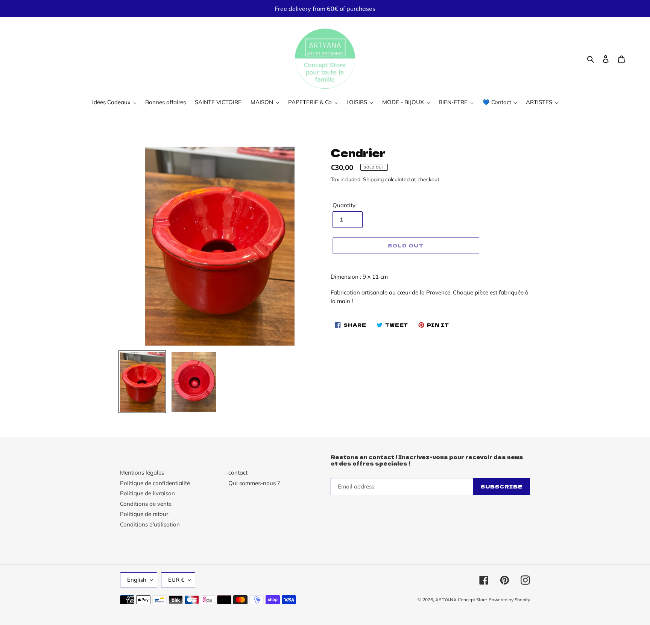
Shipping (373, 179)
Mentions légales (142, 472)
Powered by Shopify (509, 599)
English (136, 579)
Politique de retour (144, 513)
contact (238, 472)
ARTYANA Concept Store (461, 599)
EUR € (176, 579)
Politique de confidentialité (155, 483)
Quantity (344, 205)
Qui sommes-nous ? (254, 483)
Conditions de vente (146, 503)
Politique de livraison (147, 493)
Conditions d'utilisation (150, 524)
